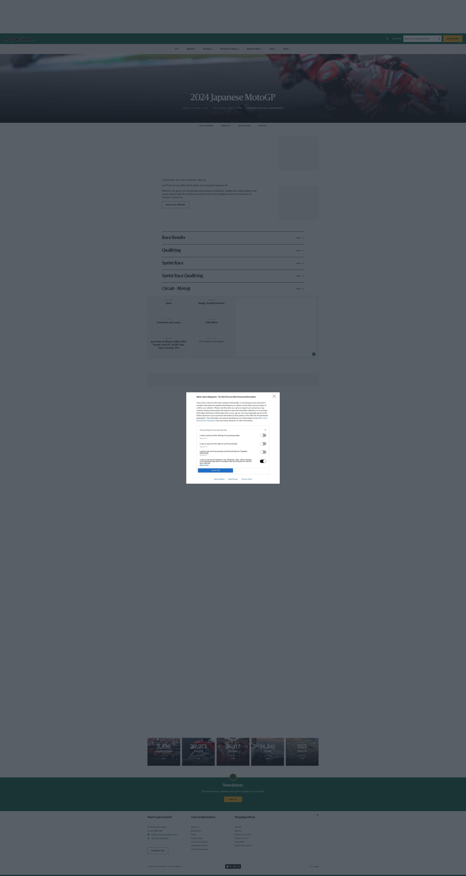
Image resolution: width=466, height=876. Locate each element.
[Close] (275, 397)
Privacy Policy (246, 479)
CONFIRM (215, 470)
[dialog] (233, 438)
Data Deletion (219, 479)
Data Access (233, 479)
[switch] (263, 435)
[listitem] (233, 430)
